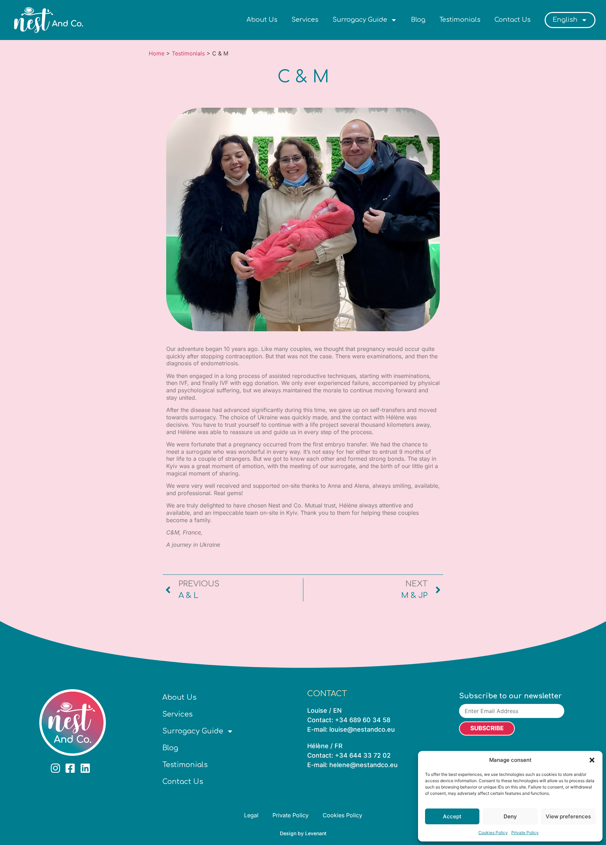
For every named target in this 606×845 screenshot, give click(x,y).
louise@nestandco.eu (362, 729)
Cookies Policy (493, 832)
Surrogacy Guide (359, 19)
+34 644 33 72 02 (363, 755)
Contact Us (512, 19)
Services (304, 19)
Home (156, 53)
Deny (510, 816)
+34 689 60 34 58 (362, 720)
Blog (418, 19)
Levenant (315, 833)
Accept (452, 816)
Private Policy (525, 832)
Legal (251, 815)
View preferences (568, 816)
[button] (591, 760)
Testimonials (459, 19)
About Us (262, 19)
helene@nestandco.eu (363, 765)
